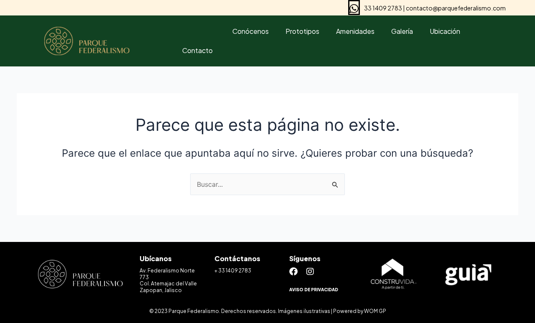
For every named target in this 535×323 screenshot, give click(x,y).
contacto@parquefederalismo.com (456, 8)
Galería (402, 31)
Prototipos (302, 31)
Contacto (197, 50)
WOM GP (375, 311)
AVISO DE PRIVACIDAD (313, 289)
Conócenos (250, 31)
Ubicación (445, 31)
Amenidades (355, 31)
